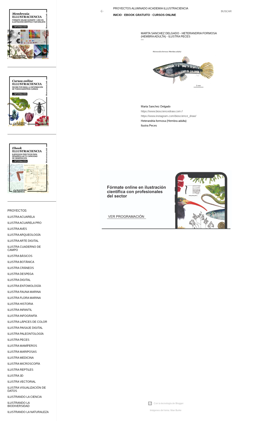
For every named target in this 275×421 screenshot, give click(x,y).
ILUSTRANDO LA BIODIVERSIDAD (18, 404)
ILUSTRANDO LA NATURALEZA (28, 412)
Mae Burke (175, 410)
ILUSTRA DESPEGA (20, 273)
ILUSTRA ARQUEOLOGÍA (24, 234)
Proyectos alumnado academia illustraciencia (150, 8)
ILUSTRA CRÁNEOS (20, 267)
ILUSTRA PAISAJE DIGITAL (25, 327)
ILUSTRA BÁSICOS (19, 255)
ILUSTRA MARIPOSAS (22, 351)
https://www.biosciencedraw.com (161, 111)
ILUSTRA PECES (18, 339)
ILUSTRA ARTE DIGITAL (23, 240)
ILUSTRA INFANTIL (19, 309)
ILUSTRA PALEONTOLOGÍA (25, 333)
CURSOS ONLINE (164, 14)
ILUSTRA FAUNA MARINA (24, 291)
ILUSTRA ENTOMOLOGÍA (24, 285)
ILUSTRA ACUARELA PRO (24, 222)
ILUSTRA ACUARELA (21, 216)
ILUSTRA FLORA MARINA (24, 297)
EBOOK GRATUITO (137, 14)
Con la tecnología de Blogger (169, 403)
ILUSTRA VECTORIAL (21, 381)
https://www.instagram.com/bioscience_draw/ (168, 116)
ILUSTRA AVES (17, 228)
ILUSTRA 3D (15, 375)
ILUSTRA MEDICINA (20, 357)
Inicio (117, 14)
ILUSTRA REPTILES (20, 369)
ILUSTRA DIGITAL (18, 279)
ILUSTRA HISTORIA (20, 303)
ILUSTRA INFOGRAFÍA (22, 315)
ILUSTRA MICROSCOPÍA (23, 363)
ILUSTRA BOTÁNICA (20, 261)
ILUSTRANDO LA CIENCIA (24, 396)
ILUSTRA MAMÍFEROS (22, 345)
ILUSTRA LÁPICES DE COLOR (27, 321)
